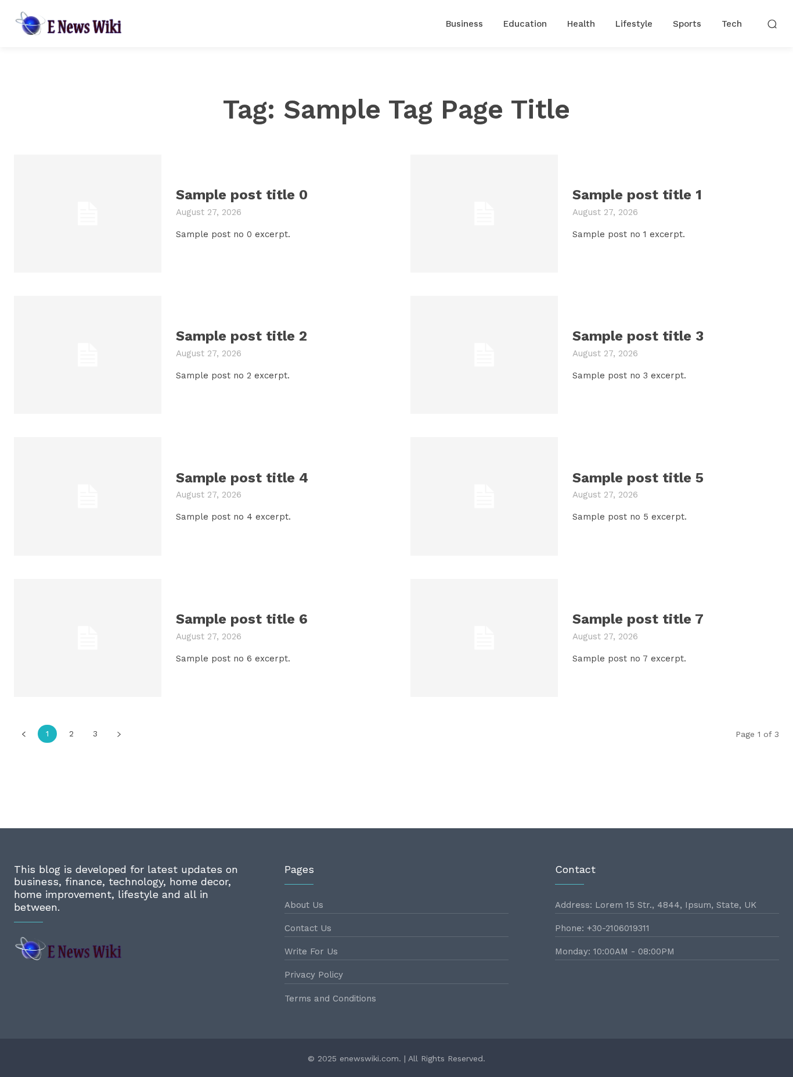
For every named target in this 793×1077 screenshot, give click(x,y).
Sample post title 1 (637, 195)
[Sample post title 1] (484, 214)
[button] (772, 23)
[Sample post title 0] (87, 214)
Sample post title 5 (638, 478)
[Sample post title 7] (484, 638)
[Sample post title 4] (87, 496)
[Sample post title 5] (484, 496)
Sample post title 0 (242, 195)
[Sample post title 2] (87, 355)
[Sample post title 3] (484, 355)
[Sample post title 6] (87, 638)
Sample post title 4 (242, 478)
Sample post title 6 (242, 619)
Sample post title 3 (638, 336)
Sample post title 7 (638, 619)
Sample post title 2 (241, 336)
